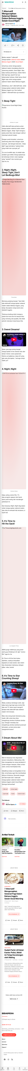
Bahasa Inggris (6, 62)
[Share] (18, 45)
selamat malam (16, 59)
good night (6, 793)
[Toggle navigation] (2, 2)
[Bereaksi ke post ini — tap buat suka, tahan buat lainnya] (6, 45)
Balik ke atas (13, 999)
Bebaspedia (8, 1013)
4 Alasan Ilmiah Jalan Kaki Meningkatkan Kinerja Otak (7, 851)
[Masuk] (25, 2)
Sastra (13, 793)
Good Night (19, 62)
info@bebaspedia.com (9, 1035)
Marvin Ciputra (9, 23)
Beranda (4, 8)
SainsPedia (9, 8)
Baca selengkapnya (13, 914)
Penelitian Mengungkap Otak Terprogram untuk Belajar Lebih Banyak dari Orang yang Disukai (20, 851)
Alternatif (5, 789)
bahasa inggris (14, 789)
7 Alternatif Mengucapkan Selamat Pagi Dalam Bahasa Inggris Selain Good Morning (13, 894)
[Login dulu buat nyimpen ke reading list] (23, 45)
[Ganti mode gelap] (22, 2)
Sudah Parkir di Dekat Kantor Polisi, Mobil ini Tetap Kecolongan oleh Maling (14, 954)
